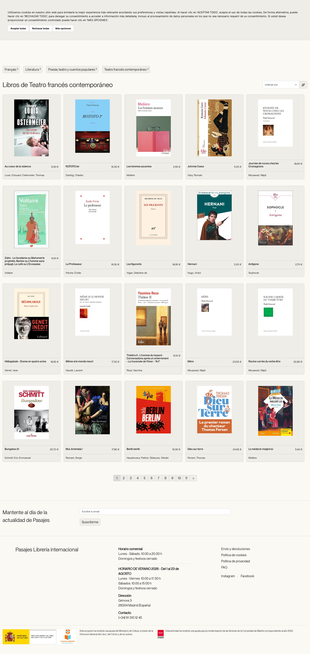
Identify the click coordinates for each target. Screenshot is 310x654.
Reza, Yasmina (134, 370)
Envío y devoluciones (235, 549)
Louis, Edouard (13, 175)
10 (179, 478)
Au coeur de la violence (18, 166)
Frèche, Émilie (73, 272)
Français (11, 69)
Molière (131, 175)
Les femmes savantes (139, 166)
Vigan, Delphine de (137, 272)
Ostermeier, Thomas (33, 175)
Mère (191, 361)
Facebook (247, 576)
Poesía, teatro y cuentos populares (72, 69)
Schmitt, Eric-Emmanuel (18, 457)
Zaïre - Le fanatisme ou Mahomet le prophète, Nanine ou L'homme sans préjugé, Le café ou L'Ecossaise (25, 261)
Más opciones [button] (63, 28)
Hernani (192, 264)
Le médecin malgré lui (260, 449)
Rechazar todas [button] (40, 28)
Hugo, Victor (194, 272)
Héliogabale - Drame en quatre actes (25, 361)
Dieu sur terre (195, 449)
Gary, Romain (195, 175)
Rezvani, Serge (74, 457)
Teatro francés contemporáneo (126, 69)
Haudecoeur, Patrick (138, 457)
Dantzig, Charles (74, 175)
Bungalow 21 (12, 449)
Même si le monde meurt (79, 361)
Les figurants (134, 264)
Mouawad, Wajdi (257, 175)
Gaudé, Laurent (74, 370)
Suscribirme (90, 522)
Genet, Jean (11, 370)
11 (186, 478)
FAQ (224, 567)
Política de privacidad (235, 561)
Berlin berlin (133, 449)
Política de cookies (233, 555)
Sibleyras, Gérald (159, 457)
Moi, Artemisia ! (74, 449)
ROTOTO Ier (72, 166)
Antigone (253, 264)
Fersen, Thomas (196, 457)
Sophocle (253, 272)
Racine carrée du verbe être (264, 361)
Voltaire (9, 272)
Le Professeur (74, 264)
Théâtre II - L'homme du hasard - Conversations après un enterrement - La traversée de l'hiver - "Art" (148, 358)
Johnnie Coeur (196, 166)
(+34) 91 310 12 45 (130, 618)
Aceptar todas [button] (18, 28)
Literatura (33, 69)
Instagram (228, 576)
